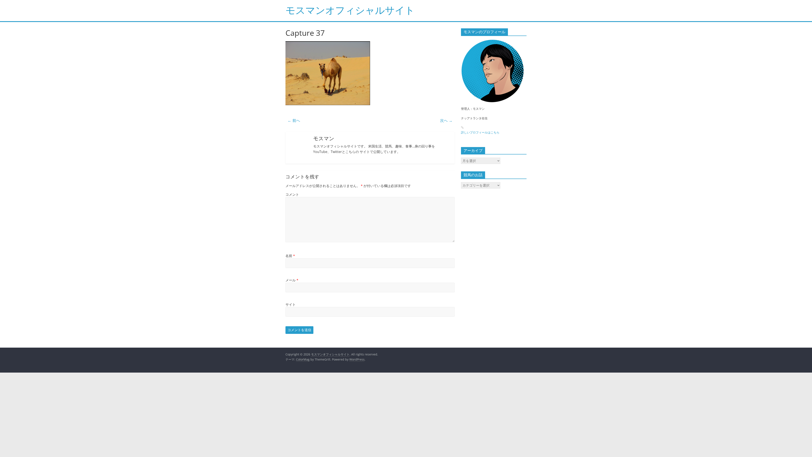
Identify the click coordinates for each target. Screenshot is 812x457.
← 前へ (294, 120)
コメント (292, 194)
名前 (290, 255)
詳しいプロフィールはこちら (480, 132)
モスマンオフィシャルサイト (350, 10)
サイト (290, 304)
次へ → (446, 120)
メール (291, 280)
